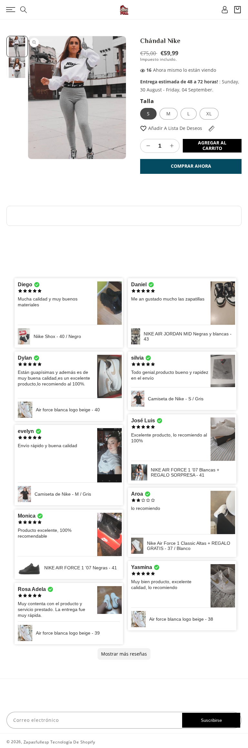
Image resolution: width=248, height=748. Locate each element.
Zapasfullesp (36, 742)
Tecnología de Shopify (72, 742)
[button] (10, 9)
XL (209, 114)
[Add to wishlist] (143, 128)
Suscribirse (211, 720)
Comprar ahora (191, 166)
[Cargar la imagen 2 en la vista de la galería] (17, 68)
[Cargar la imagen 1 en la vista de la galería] (17, 46)
